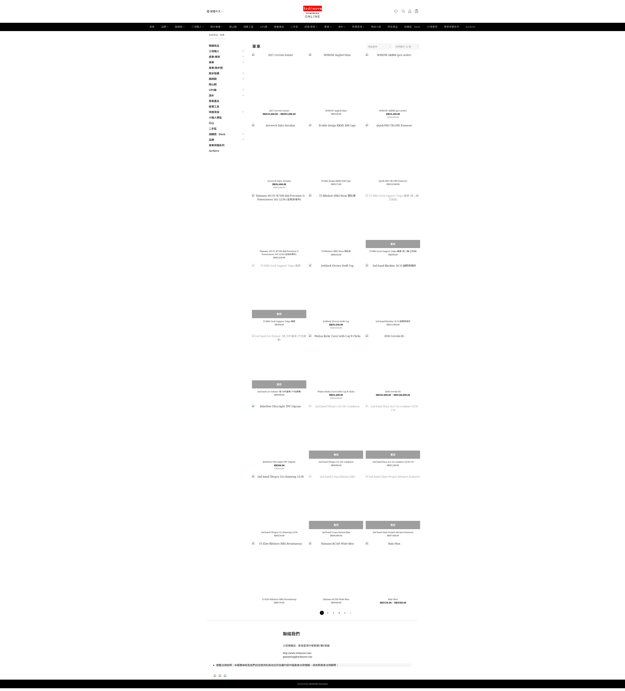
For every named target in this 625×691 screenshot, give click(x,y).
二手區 (294, 26)
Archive (471, 26)
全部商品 (213, 34)
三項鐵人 (196, 26)
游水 (340, 26)
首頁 (152, 26)
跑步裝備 (215, 26)
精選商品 (214, 45)
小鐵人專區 (215, 117)
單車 (326, 26)
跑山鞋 (233, 26)
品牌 (163, 26)
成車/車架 (310, 26)
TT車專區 (432, 26)
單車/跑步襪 (216, 68)
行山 (211, 123)
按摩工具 (248, 26)
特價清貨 (357, 26)
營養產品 (279, 26)
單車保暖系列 (451, 26)
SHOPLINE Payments (318, 684)
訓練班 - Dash (412, 26)
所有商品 (393, 26)
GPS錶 (263, 26)
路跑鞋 (179, 26)
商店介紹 (376, 26)
